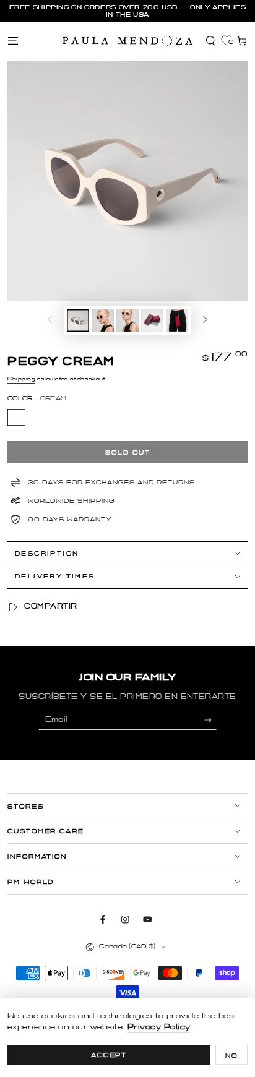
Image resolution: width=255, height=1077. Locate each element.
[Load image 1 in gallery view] (78, 320)
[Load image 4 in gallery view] (152, 320)
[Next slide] (205, 320)
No (231, 1056)
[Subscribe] (210, 720)
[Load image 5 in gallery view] (177, 320)
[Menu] (13, 40)
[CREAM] (16, 418)
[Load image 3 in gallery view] (127, 320)
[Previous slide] (50, 320)
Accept (109, 1055)
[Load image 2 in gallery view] (102, 320)
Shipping (21, 378)
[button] (210, 40)
